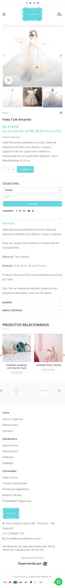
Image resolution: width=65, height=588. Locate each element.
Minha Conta (10, 425)
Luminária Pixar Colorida (48, 365)
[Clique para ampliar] (9, 80)
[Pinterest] (33, 211)
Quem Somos (10, 445)
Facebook (26, 3)
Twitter (30, 3)
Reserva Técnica (11, 495)
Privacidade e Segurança (16, 501)
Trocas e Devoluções (14, 483)
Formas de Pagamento (15, 489)
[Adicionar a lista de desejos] (26, 338)
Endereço (7, 457)
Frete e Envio (10, 477)
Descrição (8, 223)
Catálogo (7, 463)
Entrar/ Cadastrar (12, 419)
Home (5, 112)
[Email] (29, 211)
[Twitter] (20, 211)
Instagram (34, 3)
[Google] (24, 211)
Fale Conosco (10, 451)
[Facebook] (16, 211)
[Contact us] (58, 581)
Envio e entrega (12, 310)
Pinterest (38, 3)
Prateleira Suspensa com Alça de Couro (16, 366)
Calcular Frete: (10, 183)
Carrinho (7, 431)
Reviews (7, 302)
